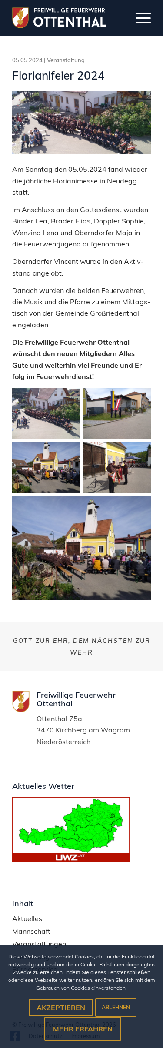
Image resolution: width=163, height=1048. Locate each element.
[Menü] (139, 17)
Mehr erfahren (83, 1029)
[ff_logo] (66, 17)
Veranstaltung (66, 60)
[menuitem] (139, 17)
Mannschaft (31, 931)
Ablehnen (116, 1007)
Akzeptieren (61, 1007)
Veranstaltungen (39, 944)
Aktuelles (27, 919)
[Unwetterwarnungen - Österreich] (71, 859)
